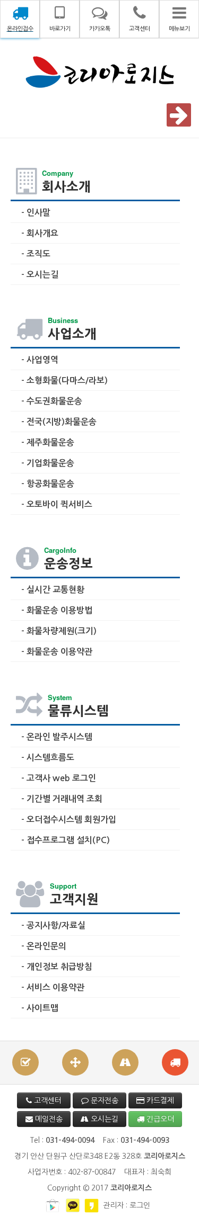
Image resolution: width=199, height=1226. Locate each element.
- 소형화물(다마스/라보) (64, 380)
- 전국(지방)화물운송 (59, 422)
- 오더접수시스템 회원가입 (68, 820)
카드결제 (159, 1100)
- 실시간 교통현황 (52, 590)
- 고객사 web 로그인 (58, 778)
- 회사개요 (39, 233)
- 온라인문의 (43, 946)
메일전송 (48, 1119)
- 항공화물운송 (47, 484)
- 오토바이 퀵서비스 (56, 504)
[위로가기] (180, 1207)
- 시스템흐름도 (47, 758)
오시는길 (103, 1119)
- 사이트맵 (39, 1008)
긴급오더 (159, 1119)
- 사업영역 (39, 360)
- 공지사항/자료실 (53, 925)
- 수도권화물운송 (51, 401)
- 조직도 (35, 254)
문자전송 (103, 1100)
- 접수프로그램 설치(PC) (65, 840)
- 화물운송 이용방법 (56, 610)
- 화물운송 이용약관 (56, 652)
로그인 (139, 1205)
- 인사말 (35, 213)
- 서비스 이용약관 (52, 987)
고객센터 (47, 1100)
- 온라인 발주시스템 (56, 737)
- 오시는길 (39, 275)
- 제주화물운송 (47, 442)
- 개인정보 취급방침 (56, 967)
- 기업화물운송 (47, 463)
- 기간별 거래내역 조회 (61, 799)
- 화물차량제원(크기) (59, 631)
